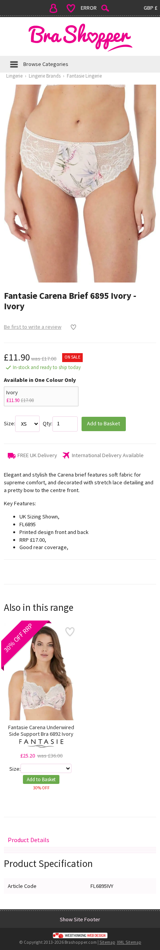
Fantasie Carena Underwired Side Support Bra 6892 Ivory (41, 730)
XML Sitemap (129, 942)
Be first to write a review (32, 326)
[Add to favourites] (71, 327)
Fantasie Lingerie (84, 76)
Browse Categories (45, 64)
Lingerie (14, 76)
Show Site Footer (80, 919)
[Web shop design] (80, 935)
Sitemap (107, 942)
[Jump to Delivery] (80, 848)
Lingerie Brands (45, 76)
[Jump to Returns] (80, 850)
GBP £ (150, 7)
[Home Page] (80, 37)
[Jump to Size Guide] (80, 852)
